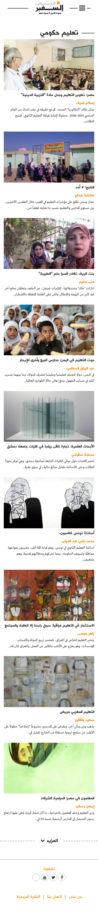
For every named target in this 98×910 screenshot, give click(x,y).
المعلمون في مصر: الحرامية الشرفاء (67, 797)
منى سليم (86, 281)
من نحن (75, 896)
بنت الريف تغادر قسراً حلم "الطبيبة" (66, 273)
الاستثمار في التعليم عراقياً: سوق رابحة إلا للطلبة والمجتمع (49, 625)
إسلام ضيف (85, 102)
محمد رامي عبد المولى (78, 540)
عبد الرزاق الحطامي (80, 368)
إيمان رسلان (85, 806)
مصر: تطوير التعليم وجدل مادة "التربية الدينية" (57, 94)
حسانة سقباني (83, 454)
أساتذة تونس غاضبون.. (76, 532)
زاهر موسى (86, 633)
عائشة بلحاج (84, 195)
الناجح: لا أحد (84, 187)
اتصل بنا (54, 896)
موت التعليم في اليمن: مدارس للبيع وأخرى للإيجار (57, 359)
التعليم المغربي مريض (77, 711)
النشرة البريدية (28, 896)
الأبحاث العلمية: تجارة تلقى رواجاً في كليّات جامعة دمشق (50, 446)
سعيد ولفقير (84, 719)
